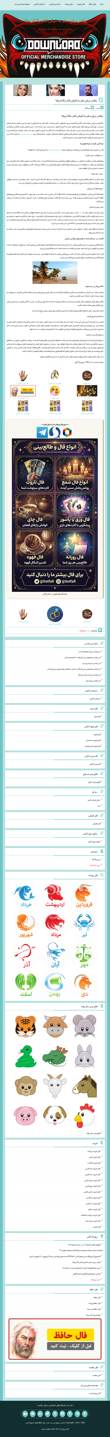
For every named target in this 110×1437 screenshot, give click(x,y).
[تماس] (55, 1414)
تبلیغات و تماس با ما (22, 4)
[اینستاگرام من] (62, 1414)
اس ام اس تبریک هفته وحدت (89, 651)
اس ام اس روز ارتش (93, 681)
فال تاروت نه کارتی (93, 1198)
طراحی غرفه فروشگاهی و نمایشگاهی (87, 1274)
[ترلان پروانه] (55, 91)
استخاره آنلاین (39, 4)
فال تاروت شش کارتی (92, 1192)
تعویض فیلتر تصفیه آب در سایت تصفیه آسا (84, 1245)
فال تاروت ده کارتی (93, 1203)
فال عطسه (97, 1375)
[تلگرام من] (77, 1414)
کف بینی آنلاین (95, 764)
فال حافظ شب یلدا (94, 1309)
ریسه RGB (96, 859)
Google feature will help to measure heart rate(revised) (81, 1250)
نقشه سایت (45, 1429)
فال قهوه (97, 734)
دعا (99, 806)
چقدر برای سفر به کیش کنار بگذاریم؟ (56, 20)
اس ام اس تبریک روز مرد (91, 663)
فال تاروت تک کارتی (93, 1168)
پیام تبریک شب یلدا (93, 1315)
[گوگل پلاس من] (40, 1414)
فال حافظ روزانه (95, 1303)
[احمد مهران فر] (88, 91)
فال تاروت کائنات (94, 1163)
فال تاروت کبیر (95, 1157)
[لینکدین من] (25, 1414)
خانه (102, 4)
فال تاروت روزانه (94, 1151)
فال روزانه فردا (95, 1393)
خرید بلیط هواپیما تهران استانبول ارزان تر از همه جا (82, 1268)
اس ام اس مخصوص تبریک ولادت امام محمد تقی (83, 657)
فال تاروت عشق (94, 1209)
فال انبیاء (97, 716)
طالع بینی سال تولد (93, 1133)
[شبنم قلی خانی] (22, 91)
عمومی (88, 630)
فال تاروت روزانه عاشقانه (91, 1215)
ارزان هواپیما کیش (55, 150)
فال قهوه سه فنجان (93, 740)
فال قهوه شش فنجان (93, 746)
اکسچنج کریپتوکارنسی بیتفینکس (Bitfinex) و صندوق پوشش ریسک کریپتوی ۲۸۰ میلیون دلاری (65, 1256)
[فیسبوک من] (70, 1414)
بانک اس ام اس (54, 4)
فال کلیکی (97, 824)
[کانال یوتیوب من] (33, 1414)
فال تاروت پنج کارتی (93, 1186)
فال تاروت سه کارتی (93, 1174)
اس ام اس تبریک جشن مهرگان (89, 675)
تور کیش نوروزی (26, 134)
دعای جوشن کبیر (94, 800)
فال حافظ (92, 4)
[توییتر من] (47, 1414)
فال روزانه (69, 4)
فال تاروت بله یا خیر (93, 1221)
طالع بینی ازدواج (94, 782)
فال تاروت (81, 4)
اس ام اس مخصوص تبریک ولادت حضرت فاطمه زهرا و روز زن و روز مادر (74, 669)
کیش (81, 212)
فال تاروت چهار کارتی (92, 1180)
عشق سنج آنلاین (94, 841)
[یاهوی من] (85, 1414)
